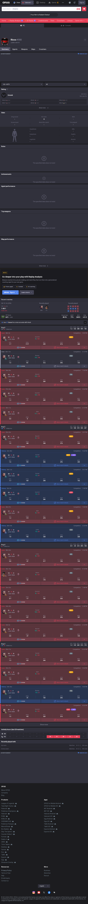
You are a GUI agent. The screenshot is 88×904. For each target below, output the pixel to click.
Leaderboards (43, 21)
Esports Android (49, 829)
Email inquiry (5, 878)
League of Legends (7, 803)
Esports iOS (48, 831)
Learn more (25, 292)
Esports (3, 857)
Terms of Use (5, 873)
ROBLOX (4, 819)
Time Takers (5, 844)
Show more (44, 724)
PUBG (3, 816)
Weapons (24, 49)
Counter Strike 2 (6, 834)
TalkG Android (48, 824)
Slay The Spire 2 (6, 831)
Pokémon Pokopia (7, 824)
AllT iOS (46, 811)
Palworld (4, 808)
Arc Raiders (5, 829)
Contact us (5, 881)
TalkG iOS (47, 826)
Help (2, 875)
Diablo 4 (4, 839)
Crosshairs (61, 21)
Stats (52, 21)
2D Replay (31, 21)
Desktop (4, 847)
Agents (14, 49)
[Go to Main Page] (6, 2)
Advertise (47, 873)
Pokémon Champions (8, 811)
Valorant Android (49, 814)
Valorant (28, 2)
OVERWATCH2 (6, 821)
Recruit (46, 875)
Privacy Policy (6, 870)
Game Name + (10, 9)
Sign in (82, 2)
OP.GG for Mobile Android (52, 803)
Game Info (79, 21)
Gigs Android (48, 819)
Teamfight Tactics (7, 806)
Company (4, 793)
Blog (2, 795)
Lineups (70, 21)
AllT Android (48, 808)
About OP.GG (5, 790)
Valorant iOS (48, 816)
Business (47, 870)
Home (4, 21)
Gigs (2, 860)
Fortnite (4, 837)
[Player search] (78, 9)
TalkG (3, 855)
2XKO (3, 842)
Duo (2, 852)
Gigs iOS (47, 821)
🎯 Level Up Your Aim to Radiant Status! (30, 15)
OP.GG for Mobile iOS (51, 806)
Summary (5, 49)
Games (3, 849)
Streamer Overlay (7, 862)
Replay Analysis (16, 21)
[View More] (63, 2)
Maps (33, 49)
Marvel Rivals (5, 826)
